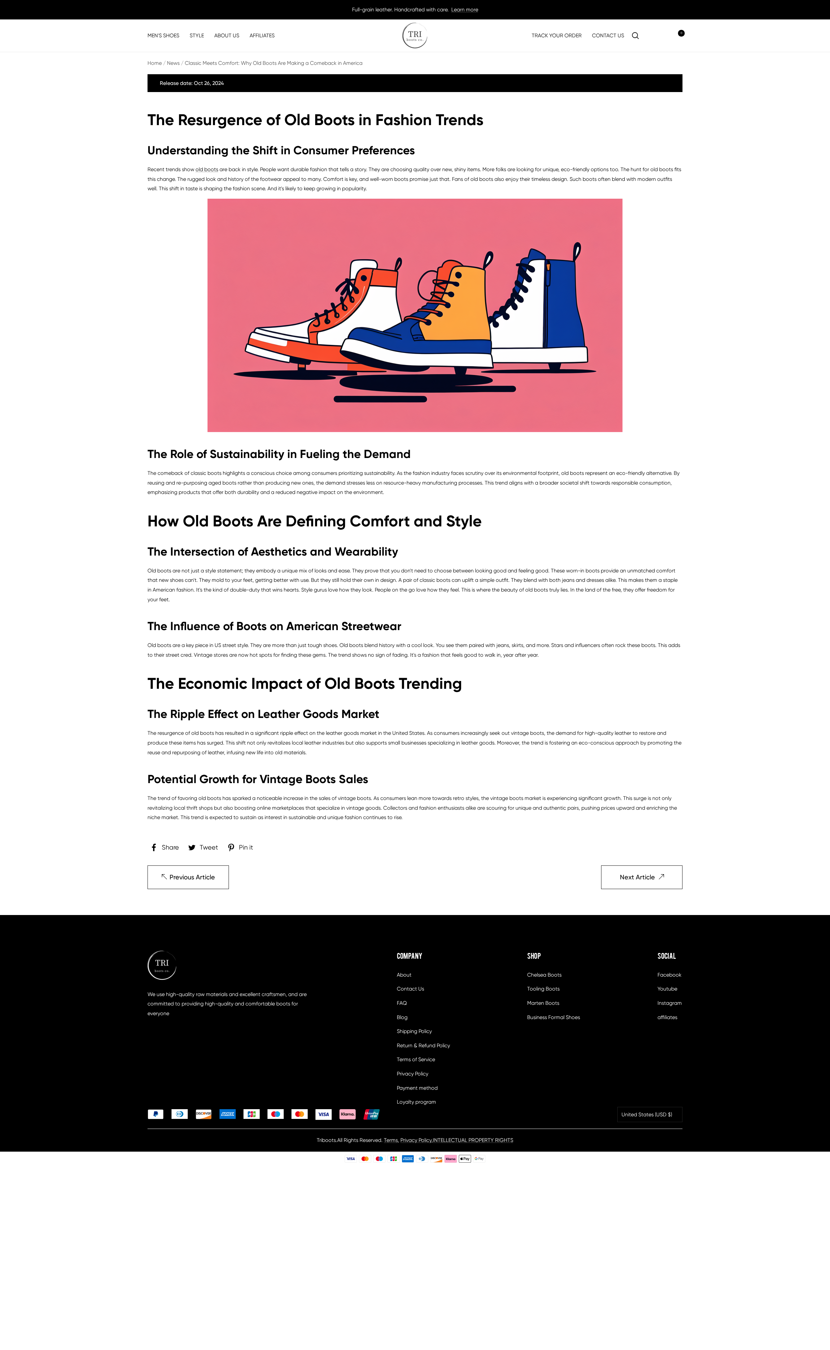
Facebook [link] (670, 975)
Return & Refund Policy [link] (423, 1045)
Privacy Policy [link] (412, 1074)
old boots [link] (207, 169)
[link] (415, 36)
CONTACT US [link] (608, 35)
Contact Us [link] (410, 989)
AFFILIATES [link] (262, 35)
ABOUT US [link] (226, 35)
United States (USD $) (647, 1114)
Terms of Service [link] (416, 1059)
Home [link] (155, 63)
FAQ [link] (402, 1003)
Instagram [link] (670, 1003)
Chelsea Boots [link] (544, 975)
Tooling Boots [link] (543, 989)
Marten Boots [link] (543, 1003)
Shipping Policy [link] (414, 1031)
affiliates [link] (667, 1017)
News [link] (173, 63)
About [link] (404, 975)
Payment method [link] (417, 1088)
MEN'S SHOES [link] (163, 35)
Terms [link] (391, 1140)
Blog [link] (402, 1017)
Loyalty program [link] (416, 1102)
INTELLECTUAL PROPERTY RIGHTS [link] (473, 1140)
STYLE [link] (197, 35)
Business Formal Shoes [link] (553, 1017)
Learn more (464, 9)
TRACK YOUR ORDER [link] (557, 35)
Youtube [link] (667, 989)
